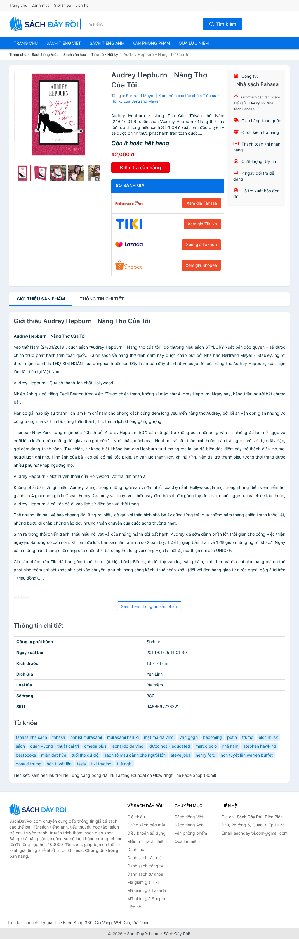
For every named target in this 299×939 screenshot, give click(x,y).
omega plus (95, 745)
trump (247, 737)
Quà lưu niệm (194, 43)
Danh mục (41, 5)
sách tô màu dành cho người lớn (135, 755)
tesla (81, 763)
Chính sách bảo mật (146, 824)
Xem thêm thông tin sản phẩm (149, 606)
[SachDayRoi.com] (44, 24)
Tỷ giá (46, 922)
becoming (212, 737)
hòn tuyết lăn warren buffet (247, 755)
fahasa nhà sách (31, 737)
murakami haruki (123, 737)
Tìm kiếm (225, 24)
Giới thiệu (62, 5)
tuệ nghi (124, 763)
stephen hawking (260, 745)
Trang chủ (18, 5)
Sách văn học (74, 54)
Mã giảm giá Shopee (146, 898)
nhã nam (230, 745)
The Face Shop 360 (74, 922)
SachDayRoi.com (143, 933)
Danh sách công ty (145, 865)
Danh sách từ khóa (145, 873)
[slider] (22, 173)
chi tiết (102, 299)
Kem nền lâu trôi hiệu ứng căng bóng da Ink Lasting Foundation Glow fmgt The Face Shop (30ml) (123, 775)
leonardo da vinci (128, 745)
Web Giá (122, 922)
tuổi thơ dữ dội (85, 755)
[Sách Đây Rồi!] (38, 809)
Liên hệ (82, 5)
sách (20, 745)
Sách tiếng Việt (45, 54)
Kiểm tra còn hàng (140, 167)
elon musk (268, 737)
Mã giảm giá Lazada (146, 890)
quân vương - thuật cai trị (54, 745)
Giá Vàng (103, 922)
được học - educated (170, 745)
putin (232, 737)
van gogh (189, 737)
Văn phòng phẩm (151, 43)
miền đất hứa (53, 755)
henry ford (205, 755)
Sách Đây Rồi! (177, 933)
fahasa (58, 737)
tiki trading (101, 763)
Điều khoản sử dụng (146, 833)
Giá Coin (140, 922)
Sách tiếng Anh (189, 824)
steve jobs (180, 755)
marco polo (206, 745)
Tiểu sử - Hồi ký (104, 54)
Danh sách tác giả (144, 857)
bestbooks (26, 755)
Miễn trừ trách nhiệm (147, 841)
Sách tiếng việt (63, 43)
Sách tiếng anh (107, 43)
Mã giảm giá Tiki (143, 882)
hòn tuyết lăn (59, 763)
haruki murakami (86, 737)
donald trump (28, 763)
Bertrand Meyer (140, 95)
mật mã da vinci (159, 737)
